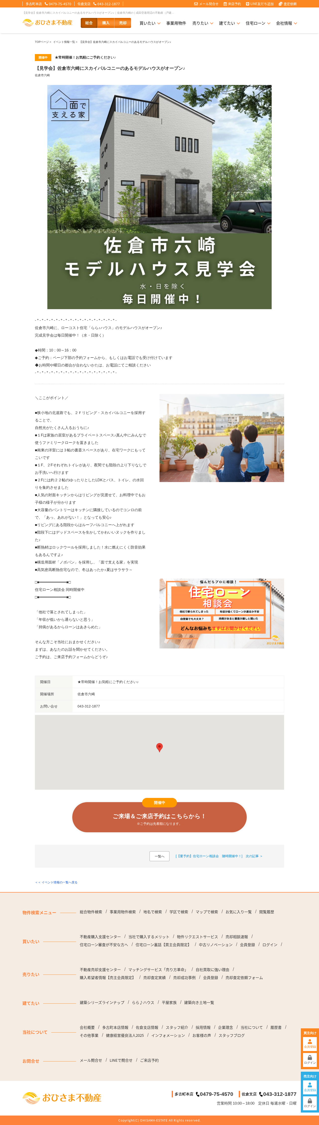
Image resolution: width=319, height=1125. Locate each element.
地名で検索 (152, 912)
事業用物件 (176, 23)
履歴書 (276, 1027)
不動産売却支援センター (100, 969)
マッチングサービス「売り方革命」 (158, 969)
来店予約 (234, 3)
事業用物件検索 (123, 912)
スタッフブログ (232, 1035)
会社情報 (284, 23)
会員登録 (310, 1047)
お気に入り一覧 (239, 912)
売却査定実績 (154, 977)
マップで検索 (207, 912)
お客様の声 (201, 1035)
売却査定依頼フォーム (244, 977)
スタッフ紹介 (177, 1027)
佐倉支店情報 (147, 1027)
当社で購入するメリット (148, 936)
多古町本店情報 (115, 1027)
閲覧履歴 (266, 912)
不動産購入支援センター (100, 936)
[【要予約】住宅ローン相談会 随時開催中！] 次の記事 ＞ (219, 856)
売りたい (200, 23)
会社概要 (87, 1027)
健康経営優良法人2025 (125, 1035)
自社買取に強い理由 (212, 969)
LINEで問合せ (121, 1060)
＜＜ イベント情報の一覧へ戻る (56, 882)
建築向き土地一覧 (199, 1002)
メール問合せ (209, 3)
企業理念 (225, 1027)
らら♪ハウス (143, 1002)
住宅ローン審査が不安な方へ (104, 944)
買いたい (148, 23)
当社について (251, 1027)
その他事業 (89, 1035)
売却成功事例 (184, 977)
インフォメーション (168, 1035)
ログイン (310, 1062)
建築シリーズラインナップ (102, 1002)
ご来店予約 (149, 1060)
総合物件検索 (91, 912)
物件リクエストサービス (197, 936)
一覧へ (159, 856)
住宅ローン (255, 23)
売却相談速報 (237, 936)
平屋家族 (169, 1002)
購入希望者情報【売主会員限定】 (108, 977)
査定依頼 (290, 3)
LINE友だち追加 (262, 3)
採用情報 (203, 1027)
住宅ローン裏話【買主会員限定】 (163, 944)
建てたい (227, 23)
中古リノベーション (216, 944)
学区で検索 (178, 912)
